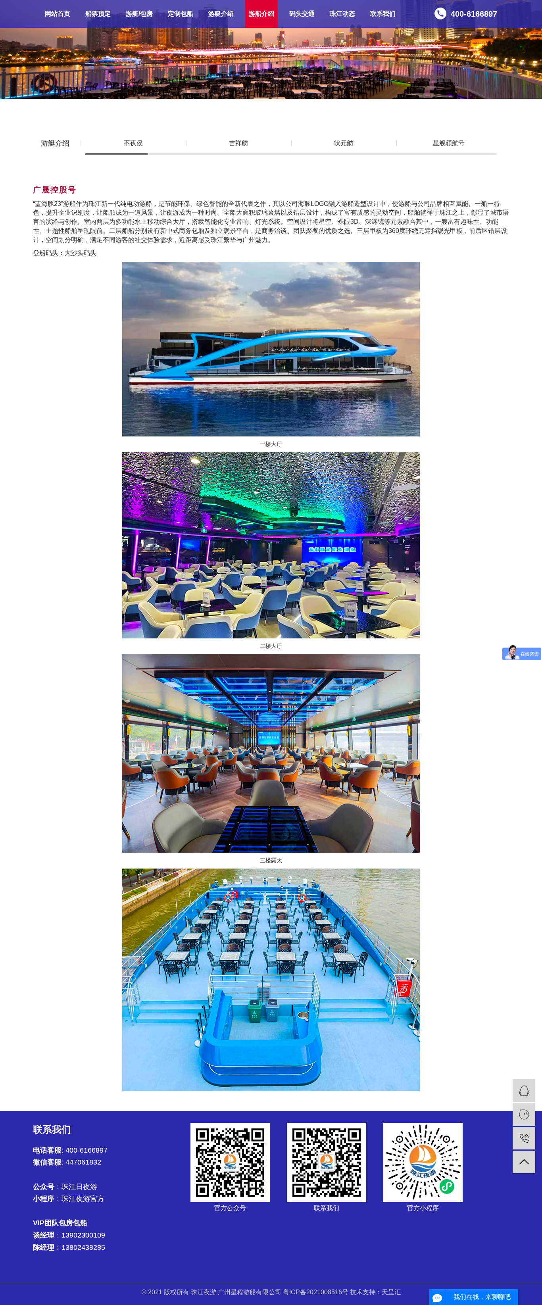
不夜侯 (133, 143)
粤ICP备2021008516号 (315, 1292)
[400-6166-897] (524, 1138)
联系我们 (383, 13)
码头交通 (302, 13)
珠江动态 (342, 13)
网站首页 (57, 13)
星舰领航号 (449, 143)
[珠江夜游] (524, 1090)
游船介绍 (261, 13)
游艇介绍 (221, 13)
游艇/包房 (139, 13)
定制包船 (180, 13)
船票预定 (98, 13)
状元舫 (343, 143)
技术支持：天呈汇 (375, 1292)
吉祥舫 (238, 143)
